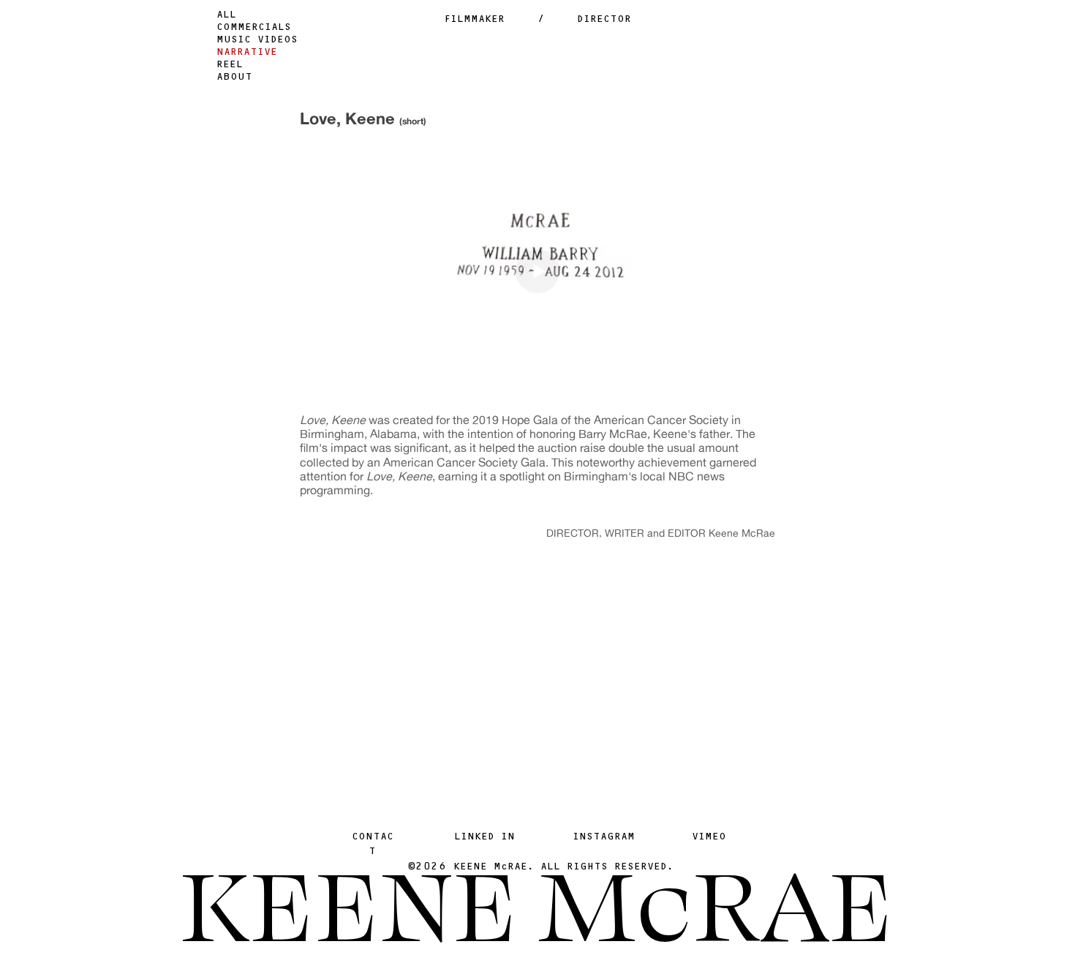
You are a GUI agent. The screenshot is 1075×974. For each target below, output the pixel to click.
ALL (226, 15)
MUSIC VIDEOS (257, 40)
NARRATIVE (246, 53)
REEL (229, 65)
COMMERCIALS (253, 28)
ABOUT (234, 78)
